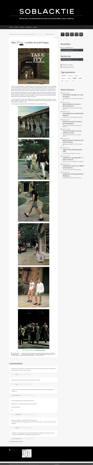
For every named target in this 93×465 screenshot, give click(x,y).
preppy (33, 354)
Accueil (11, 27)
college (27, 355)
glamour (67, 81)
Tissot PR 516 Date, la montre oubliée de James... (72, 132)
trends (73, 81)
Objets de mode (34, 353)
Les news (29, 353)
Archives (16, 27)
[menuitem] (11, 27)
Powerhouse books (40, 350)
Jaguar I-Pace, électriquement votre (72, 150)
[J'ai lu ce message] (91, 463)
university (23, 355)
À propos (22, 27)
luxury (69, 78)
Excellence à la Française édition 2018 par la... (73, 175)
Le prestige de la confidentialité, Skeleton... (73, 114)
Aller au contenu (4, 1)
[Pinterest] (72, 34)
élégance (17, 355)
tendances (70, 75)
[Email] (81, 34)
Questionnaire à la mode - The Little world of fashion (21, 34)
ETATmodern (18, 414)
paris (76, 75)
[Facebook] (63, 34)
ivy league (32, 355)
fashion (51, 354)
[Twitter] (67, 34)
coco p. (16, 374)
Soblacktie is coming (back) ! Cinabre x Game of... (73, 159)
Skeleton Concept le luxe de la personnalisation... (72, 122)
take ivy (37, 354)
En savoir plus (57, 463)
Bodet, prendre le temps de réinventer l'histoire (73, 141)
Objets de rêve (41, 353)
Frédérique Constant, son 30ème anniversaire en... (73, 167)
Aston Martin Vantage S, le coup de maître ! (73, 96)
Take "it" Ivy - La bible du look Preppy (30, 42)
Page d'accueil (39, 34)
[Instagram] (76, 34)
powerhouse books (27, 354)
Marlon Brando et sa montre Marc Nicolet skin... (72, 105)
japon (45, 354)
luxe (62, 81)
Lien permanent (16, 353)
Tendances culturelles (49, 353)
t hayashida (41, 354)
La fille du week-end (49, 34)
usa (20, 355)
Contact (35, 27)
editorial (63, 75)
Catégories (29, 27)
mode (80, 78)
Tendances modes (15, 354)
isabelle (17, 427)
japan (48, 354)
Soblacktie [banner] (46, 12)
